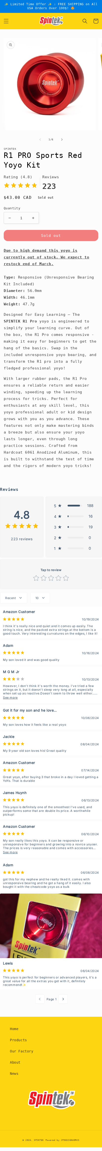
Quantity (12, 208)
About (15, 1062)
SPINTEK (39, 1140)
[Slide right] (61, 139)
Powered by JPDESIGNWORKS (62, 1140)
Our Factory (21, 1051)
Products (18, 1040)
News (14, 1074)
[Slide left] (40, 139)
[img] (20, 186)
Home (14, 1029)
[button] (6, 21)
